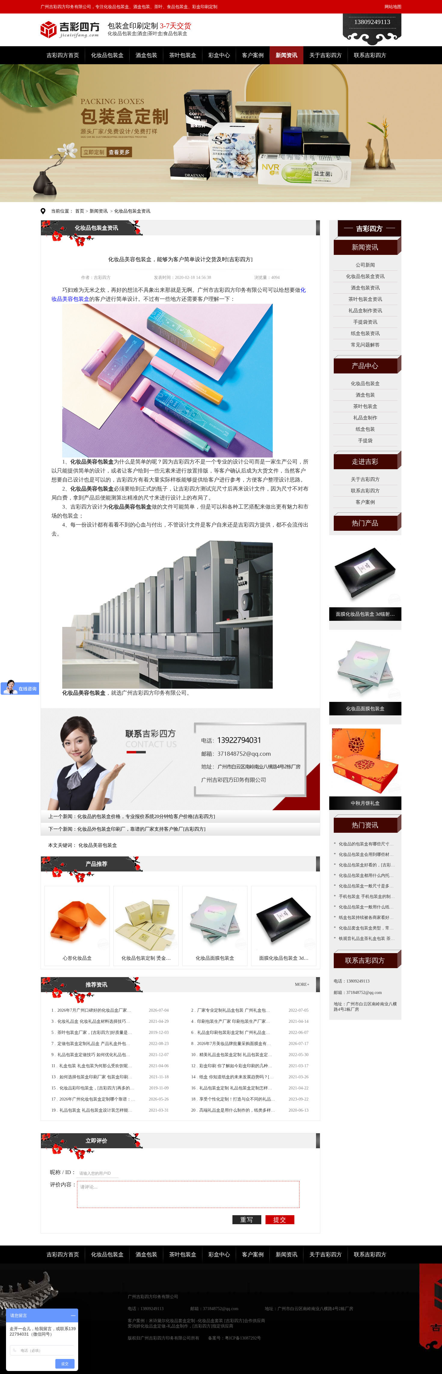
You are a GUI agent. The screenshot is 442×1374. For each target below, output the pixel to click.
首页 (79, 211)
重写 (246, 1219)
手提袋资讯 (365, 322)
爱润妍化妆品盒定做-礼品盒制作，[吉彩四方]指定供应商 (180, 1326)
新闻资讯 (286, 55)
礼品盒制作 (365, 417)
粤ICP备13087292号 (243, 1338)
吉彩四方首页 (63, 55)
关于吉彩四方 (325, 55)
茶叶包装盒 (182, 55)
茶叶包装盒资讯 (365, 299)
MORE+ (302, 984)
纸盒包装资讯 (365, 333)
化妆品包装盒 (107, 55)
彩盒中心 (219, 55)
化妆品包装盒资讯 (132, 211)
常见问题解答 (365, 344)
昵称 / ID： (63, 1172)
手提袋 (365, 440)
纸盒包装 (365, 429)
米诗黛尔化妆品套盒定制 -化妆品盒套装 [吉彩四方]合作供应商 (207, 1320)
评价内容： (63, 1185)
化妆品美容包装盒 (97, 845)
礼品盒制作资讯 (365, 310)
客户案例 (253, 55)
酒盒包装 (146, 55)
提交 (280, 1219)
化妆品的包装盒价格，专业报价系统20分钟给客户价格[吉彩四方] (146, 816)
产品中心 (365, 366)
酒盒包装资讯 (365, 287)
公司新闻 (365, 264)
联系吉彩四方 (370, 55)
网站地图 (393, 7)
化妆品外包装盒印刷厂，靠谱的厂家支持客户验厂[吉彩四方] (141, 829)
